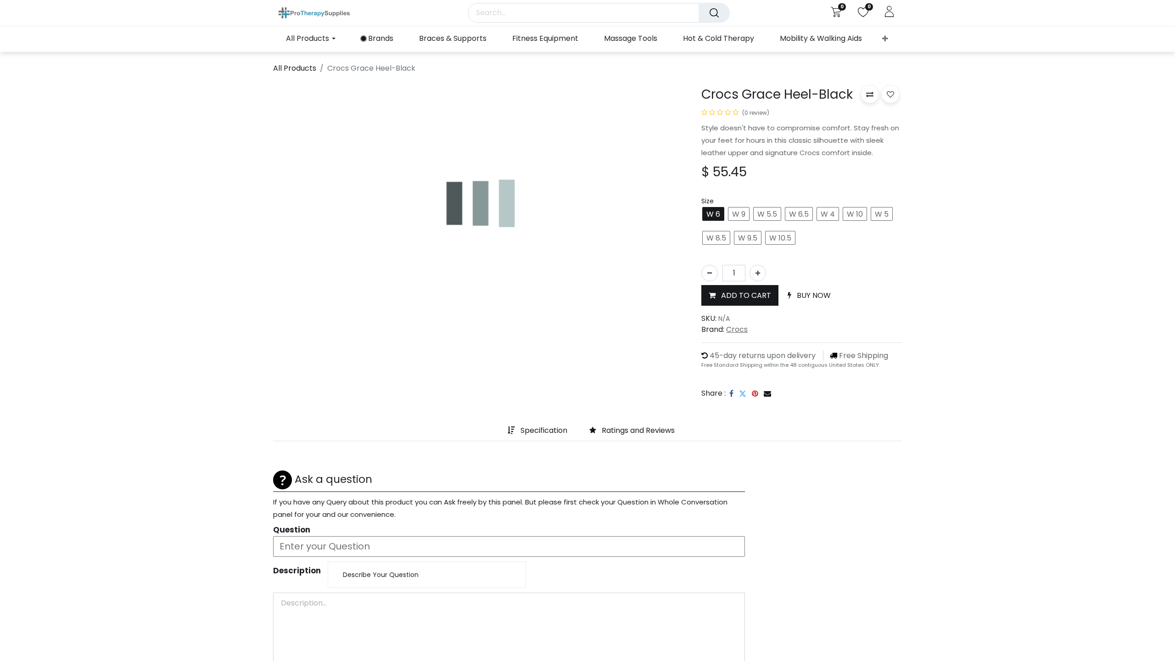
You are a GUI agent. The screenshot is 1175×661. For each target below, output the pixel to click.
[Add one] (758, 273)
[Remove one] (709, 273)
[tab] (493, 431)
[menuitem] (377, 38)
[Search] (714, 13)
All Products (294, 68)
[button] (885, 39)
